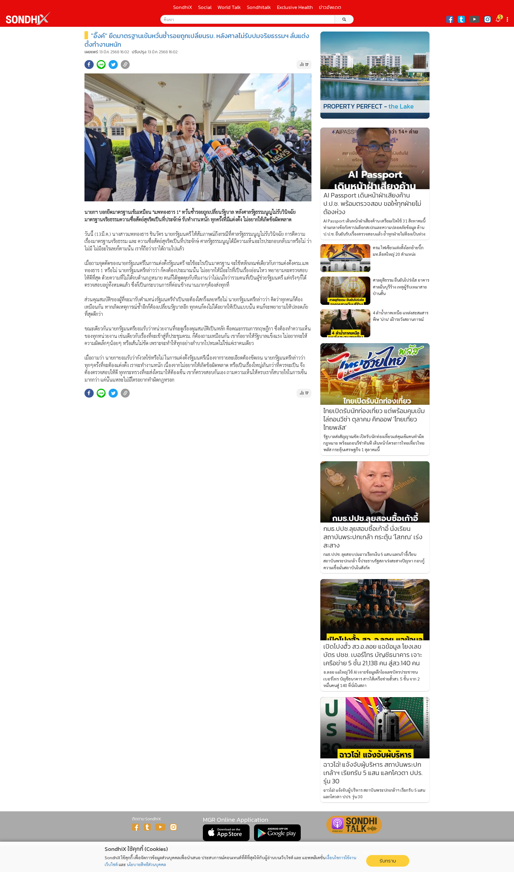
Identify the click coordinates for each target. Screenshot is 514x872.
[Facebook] (449, 19)
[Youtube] (474, 19)
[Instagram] (487, 19)
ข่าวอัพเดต (330, 7)
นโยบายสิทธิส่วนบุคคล (146, 864)
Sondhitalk (259, 7)
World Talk (229, 7)
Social (204, 7)
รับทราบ (388, 861)
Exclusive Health (295, 7)
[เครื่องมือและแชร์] (508, 19)
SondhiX (182, 7)
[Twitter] (461, 19)
